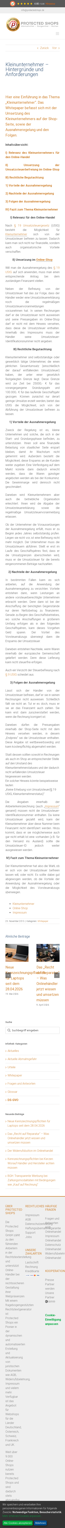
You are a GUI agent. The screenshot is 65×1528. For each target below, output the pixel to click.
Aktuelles (13, 1051)
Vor (54, 48)
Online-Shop (44, 259)
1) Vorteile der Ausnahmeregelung (28, 185)
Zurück (44, 48)
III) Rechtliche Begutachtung (24, 177)
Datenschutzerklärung (39, 1224)
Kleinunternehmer (16, 234)
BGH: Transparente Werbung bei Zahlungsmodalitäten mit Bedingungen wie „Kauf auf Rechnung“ (31, 1180)
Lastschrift (31, 1262)
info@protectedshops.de (32, 10)
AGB (28, 1219)
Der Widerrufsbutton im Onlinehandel (30, 1150)
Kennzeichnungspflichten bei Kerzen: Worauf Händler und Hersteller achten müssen (31, 1163)
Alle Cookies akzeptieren (18, 1522)
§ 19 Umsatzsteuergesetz (31, 225)
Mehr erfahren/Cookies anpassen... (22, 1516)
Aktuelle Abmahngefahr (22, 1059)
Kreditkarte (32, 1271)
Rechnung (31, 1267)
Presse (49, 1280)
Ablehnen (40, 1522)
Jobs (28, 1237)
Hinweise (50, 3)
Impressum (52, 806)
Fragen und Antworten (21, 1083)
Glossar (12, 1092)
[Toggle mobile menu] (58, 33)
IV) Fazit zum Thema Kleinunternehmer (31, 209)
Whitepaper (43, 921)
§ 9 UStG (11, 674)
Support (30, 1232)
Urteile (12, 1067)
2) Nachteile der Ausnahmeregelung (29, 193)
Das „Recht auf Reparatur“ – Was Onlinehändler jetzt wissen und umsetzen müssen (47, 983)
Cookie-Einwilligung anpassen (53, 1319)
